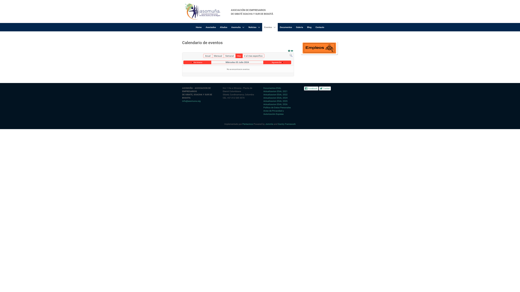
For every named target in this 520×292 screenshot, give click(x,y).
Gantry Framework (287, 124)
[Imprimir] (289, 51)
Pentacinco (247, 124)
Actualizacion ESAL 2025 (275, 101)
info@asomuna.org (191, 101)
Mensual (218, 56)
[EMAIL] (292, 51)
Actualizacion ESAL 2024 (275, 98)
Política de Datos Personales (277, 107)
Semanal (229, 56)
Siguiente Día (276, 62)
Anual (208, 56)
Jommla (269, 124)
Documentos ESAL (272, 88)
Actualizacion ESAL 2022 (275, 94)
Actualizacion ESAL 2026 (275, 104)
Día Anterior (198, 62)
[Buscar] (291, 55)
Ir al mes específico (253, 56)
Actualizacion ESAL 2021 (275, 91)
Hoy (239, 56)
